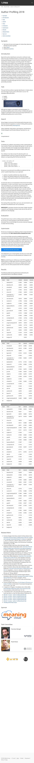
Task (4, 19)
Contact (21, 758)
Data (4, 23)
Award (4, 21)
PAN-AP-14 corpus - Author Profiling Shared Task (15, 599)
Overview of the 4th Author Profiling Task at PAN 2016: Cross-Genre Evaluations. (18, 547)
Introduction (6, 17)
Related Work (6, 32)
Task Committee (6, 36)
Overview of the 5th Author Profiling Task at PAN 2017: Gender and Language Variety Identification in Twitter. (18, 538)
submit (11, 49)
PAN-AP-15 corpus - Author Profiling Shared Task (15, 598)
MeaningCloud (16, 125)
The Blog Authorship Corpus (10, 602)
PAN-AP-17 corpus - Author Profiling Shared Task (15, 594)
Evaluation (5, 25)
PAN (2, 6)
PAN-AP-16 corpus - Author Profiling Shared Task (15, 596)
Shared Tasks (6, 6)
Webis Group (7, 758)
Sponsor (5, 34)
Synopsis (5, 15)
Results (4, 29)
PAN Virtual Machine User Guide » (11, 249)
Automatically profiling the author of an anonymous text (17, 588)
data (8, 47)
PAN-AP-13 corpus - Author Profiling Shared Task (15, 601)
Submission (5, 27)
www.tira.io (5, 255)
